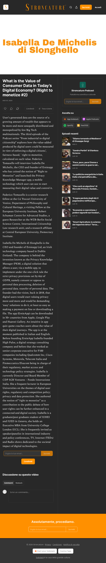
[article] (82, 141)
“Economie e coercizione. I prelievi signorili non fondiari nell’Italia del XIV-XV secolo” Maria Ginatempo (85, 211)
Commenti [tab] (8, 483)
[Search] (70, 7)
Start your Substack (46, 551)
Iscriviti (86, 7)
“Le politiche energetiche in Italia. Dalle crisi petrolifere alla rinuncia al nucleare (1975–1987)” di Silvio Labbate (87, 175)
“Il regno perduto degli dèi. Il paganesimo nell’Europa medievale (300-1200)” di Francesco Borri (85, 199)
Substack (40, 557)
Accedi (98, 7)
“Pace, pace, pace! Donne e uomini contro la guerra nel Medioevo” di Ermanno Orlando (87, 163)
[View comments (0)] (100, 44)
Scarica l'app (65, 551)
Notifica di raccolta (71, 544)
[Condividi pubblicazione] (76, 7)
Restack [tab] (19, 483)
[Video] (5, 41)
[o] (66, 141)
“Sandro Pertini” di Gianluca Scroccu (85, 151)
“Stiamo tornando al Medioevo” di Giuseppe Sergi (87, 139)
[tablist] (13, 483)
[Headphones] (5, 47)
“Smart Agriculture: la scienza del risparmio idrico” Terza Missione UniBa (86, 223)
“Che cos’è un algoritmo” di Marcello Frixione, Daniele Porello (84, 187)
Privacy (48, 544)
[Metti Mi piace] (5, 108)
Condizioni (57, 544)
